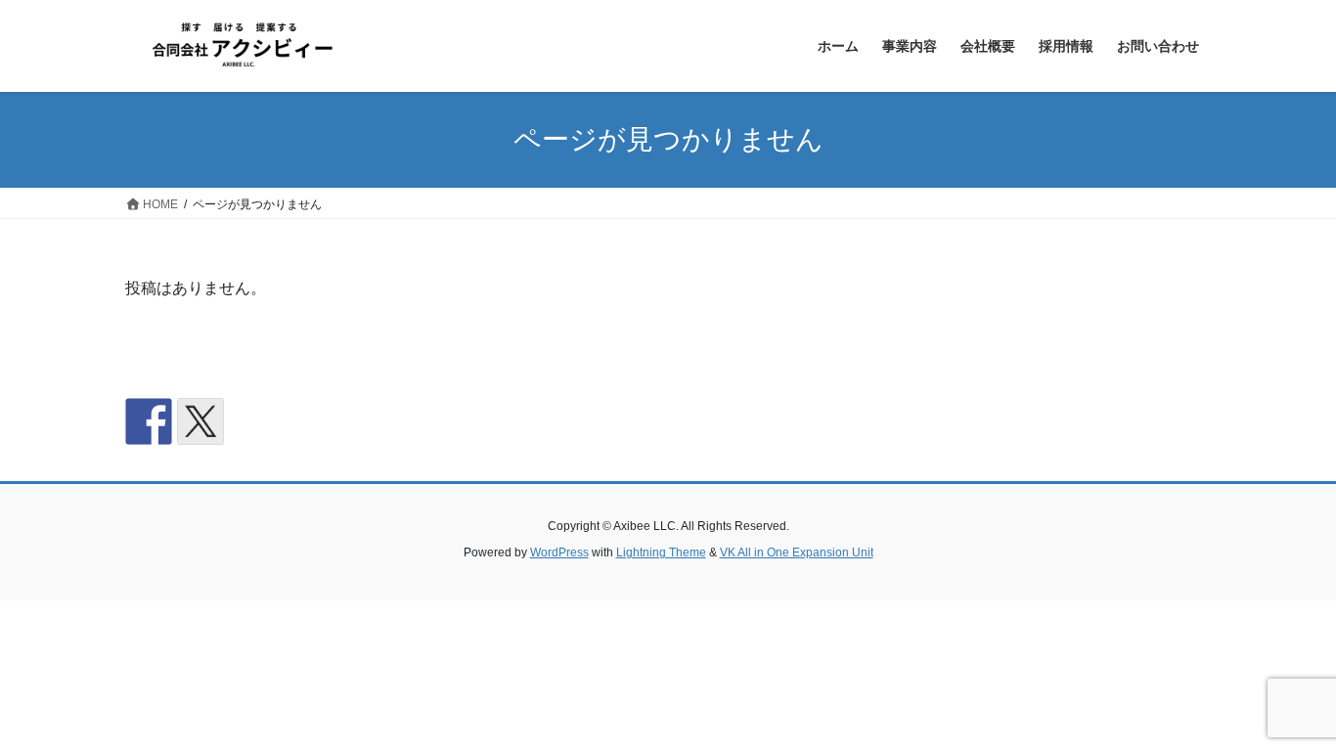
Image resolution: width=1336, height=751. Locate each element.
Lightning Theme (661, 552)
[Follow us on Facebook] (148, 421)
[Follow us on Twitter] (200, 421)
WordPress (559, 552)
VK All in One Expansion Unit (796, 552)
